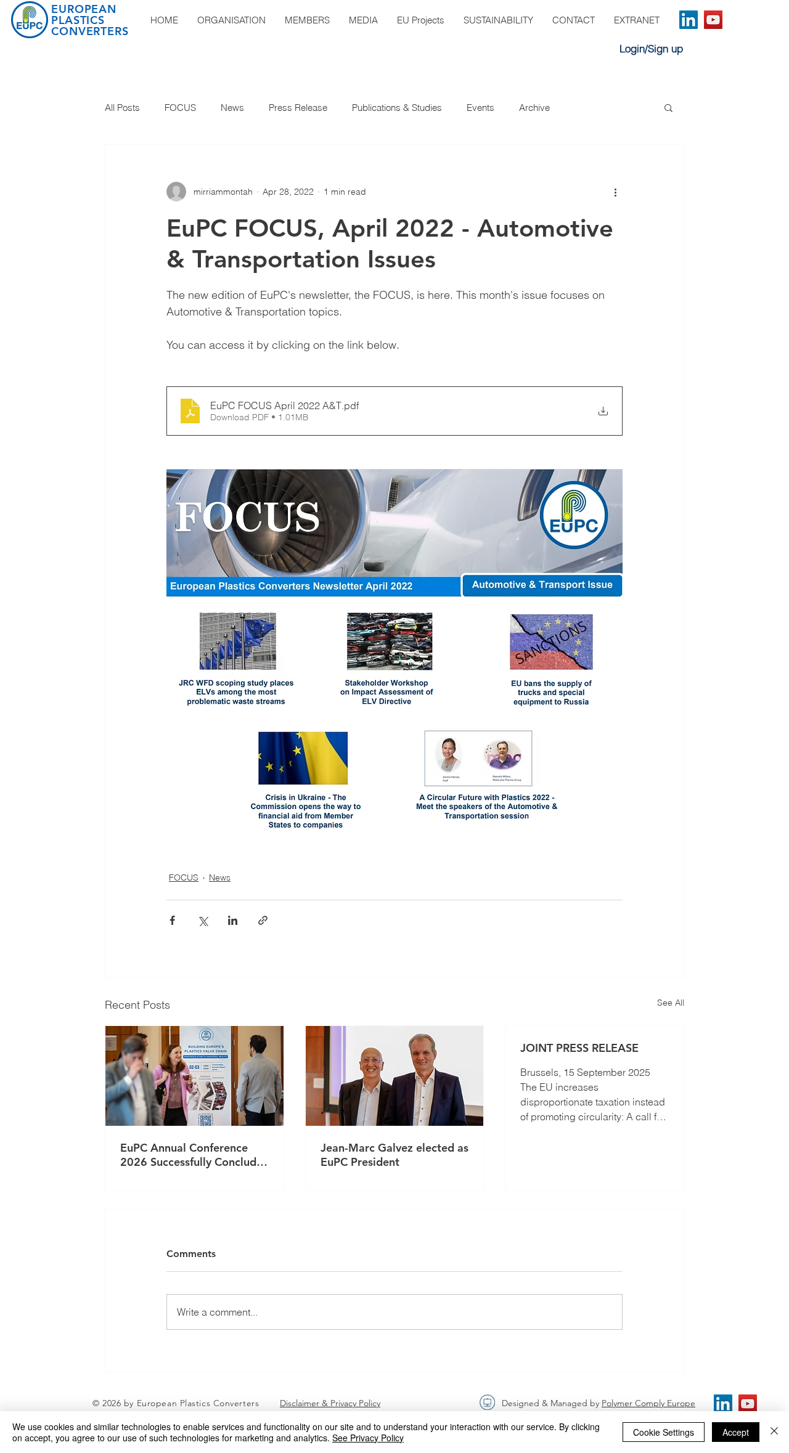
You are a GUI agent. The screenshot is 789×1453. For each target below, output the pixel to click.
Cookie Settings (663, 1432)
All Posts (122, 107)
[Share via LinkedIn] (233, 920)
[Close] (774, 1432)
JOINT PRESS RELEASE (579, 1048)
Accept (735, 1432)
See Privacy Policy (368, 1437)
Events (480, 107)
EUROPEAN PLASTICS (84, 14)
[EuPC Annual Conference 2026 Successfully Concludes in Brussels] (194, 1076)
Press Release (298, 107)
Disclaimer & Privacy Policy (330, 1403)
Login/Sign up (651, 48)
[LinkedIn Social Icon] (688, 19)
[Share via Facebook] (172, 920)
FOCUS (180, 107)
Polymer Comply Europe (648, 1403)
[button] (668, 107)
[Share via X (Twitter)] (202, 920)
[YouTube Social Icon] (713, 19)
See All (670, 1002)
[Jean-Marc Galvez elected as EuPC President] (395, 1076)
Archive (534, 107)
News (232, 107)
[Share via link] (263, 920)
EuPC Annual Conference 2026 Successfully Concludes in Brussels (194, 1155)
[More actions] (615, 191)
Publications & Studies (397, 107)
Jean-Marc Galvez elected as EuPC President (394, 1155)
